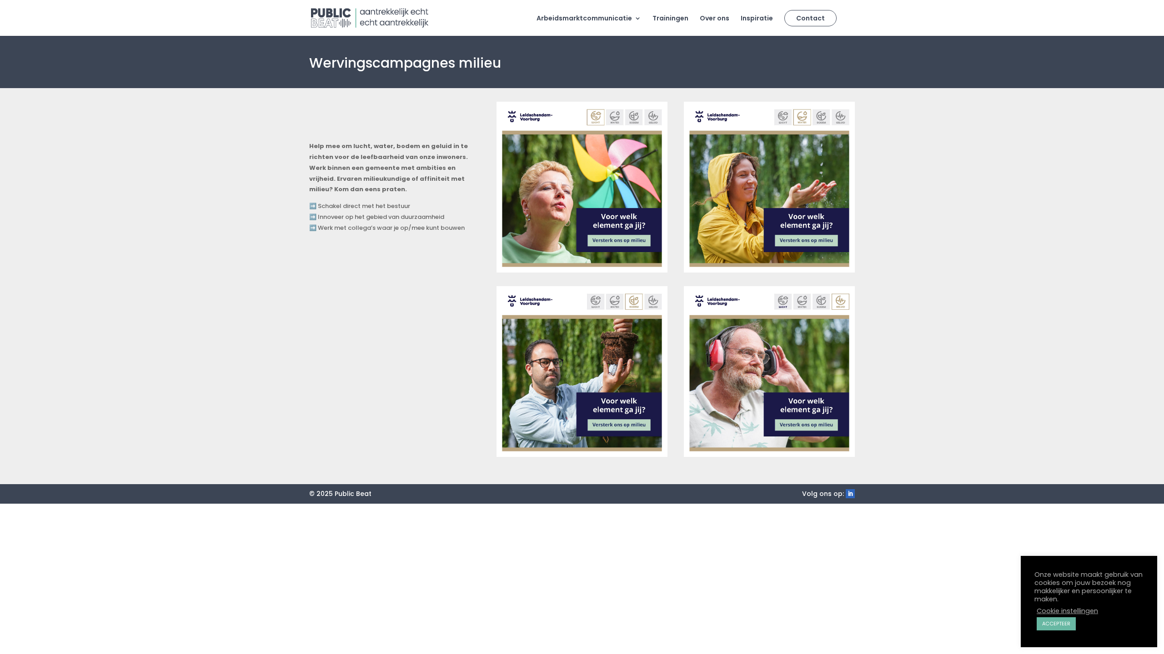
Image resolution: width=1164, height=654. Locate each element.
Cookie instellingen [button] (1067, 611)
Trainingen (670, 19)
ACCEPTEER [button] (1056, 623)
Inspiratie (757, 19)
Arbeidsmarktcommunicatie (584, 19)
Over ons (714, 19)
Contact (810, 18)
